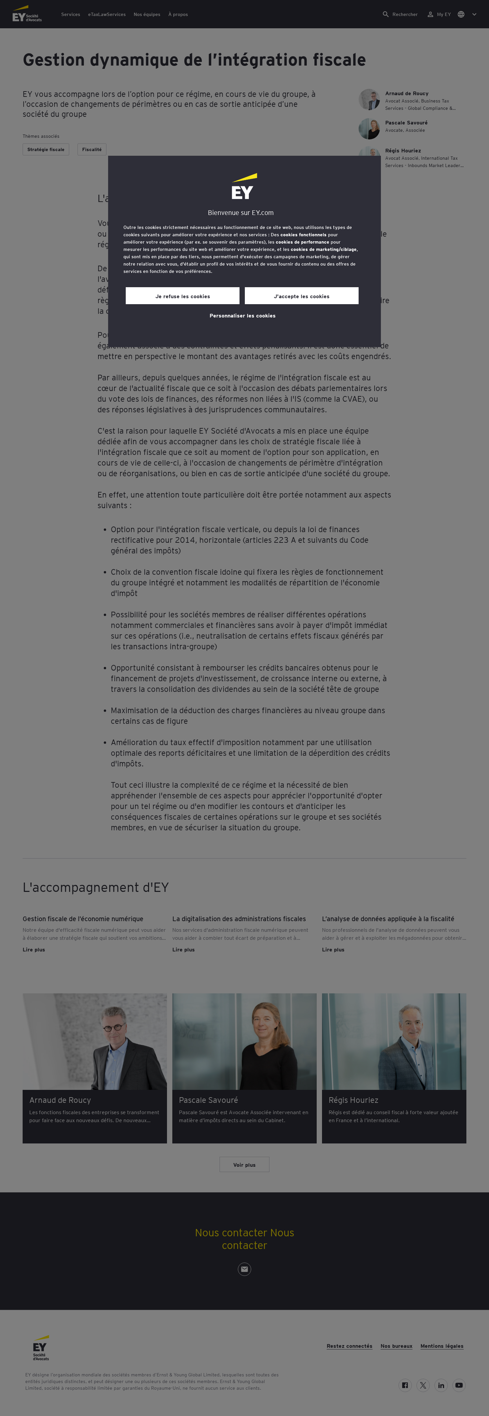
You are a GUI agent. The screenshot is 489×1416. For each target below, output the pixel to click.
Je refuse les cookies (182, 296)
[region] (244, 251)
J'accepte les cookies (302, 296)
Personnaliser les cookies (243, 315)
